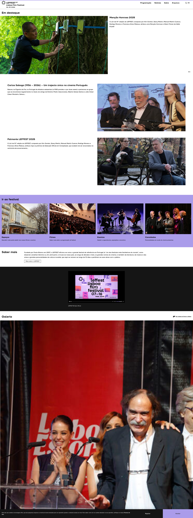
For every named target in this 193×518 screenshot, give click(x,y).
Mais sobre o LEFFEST (33, 261)
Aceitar (178, 514)
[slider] (91, 301)
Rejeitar (147, 514)
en (189, 3)
